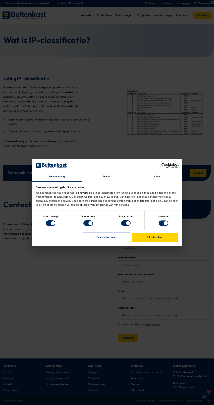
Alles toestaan (155, 237)
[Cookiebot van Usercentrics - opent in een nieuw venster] (164, 165)
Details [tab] (107, 176)
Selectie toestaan (106, 237)
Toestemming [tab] (57, 176)
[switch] (88, 223)
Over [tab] (157, 176)
